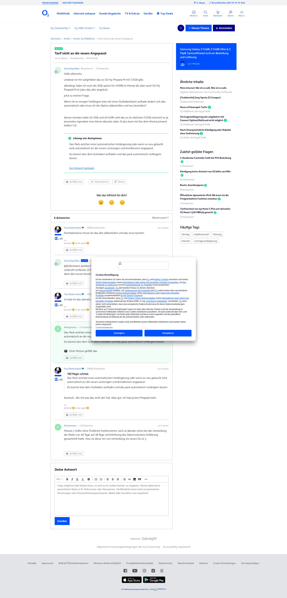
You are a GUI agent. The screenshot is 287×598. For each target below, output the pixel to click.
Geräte (148, 13)
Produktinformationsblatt (139, 563)
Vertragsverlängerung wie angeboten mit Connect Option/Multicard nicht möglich (202, 118)
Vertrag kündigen (250, 563)
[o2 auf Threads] (161, 570)
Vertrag (185, 234)
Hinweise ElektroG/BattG (107, 563)
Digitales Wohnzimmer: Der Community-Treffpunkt (206, 92)
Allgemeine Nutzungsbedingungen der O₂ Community (128, 547)
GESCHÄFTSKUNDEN (72, 2)
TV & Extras (132, 13)
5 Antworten (186, 166)
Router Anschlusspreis (191, 185)
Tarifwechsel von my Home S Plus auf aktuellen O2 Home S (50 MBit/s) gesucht (205, 210)
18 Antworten (187, 189)
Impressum (47, 563)
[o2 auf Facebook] (125, 570)
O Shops (200, 2)
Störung (217, 234)
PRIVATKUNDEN (50, 2)
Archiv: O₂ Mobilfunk (84, 38)
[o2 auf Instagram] (144, 570)
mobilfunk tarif (201, 234)
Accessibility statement (177, 547)
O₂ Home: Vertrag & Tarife (193, 137)
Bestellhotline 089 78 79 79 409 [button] (228, 2)
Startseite (55, 38)
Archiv (67, 38)
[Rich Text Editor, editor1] (111, 499)
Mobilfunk (63, 13)
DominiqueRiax (72, 68)
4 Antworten (186, 203)
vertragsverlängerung (205, 241)
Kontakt (32, 563)
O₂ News (104, 28)
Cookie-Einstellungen (224, 563)
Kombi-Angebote (110, 13)
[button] (63, 13)
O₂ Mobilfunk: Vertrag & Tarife (195, 111)
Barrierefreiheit (186, 563)
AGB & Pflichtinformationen (73, 563)
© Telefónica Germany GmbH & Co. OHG (137, 589)
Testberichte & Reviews (192, 101)
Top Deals (166, 13)
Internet (186, 241)
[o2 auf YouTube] (134, 570)
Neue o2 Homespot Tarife (193, 107)
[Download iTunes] (132, 582)
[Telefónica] (160, 589)
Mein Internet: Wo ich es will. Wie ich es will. (203, 88)
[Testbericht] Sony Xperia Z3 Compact (200, 97)
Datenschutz (165, 563)
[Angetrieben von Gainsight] (143, 539)
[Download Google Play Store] (154, 582)
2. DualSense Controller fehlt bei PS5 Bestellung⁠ (205, 158)
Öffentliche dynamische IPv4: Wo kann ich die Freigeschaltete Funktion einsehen (204, 197)
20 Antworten (187, 179)
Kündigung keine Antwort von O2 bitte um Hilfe (205, 171)
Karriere (203, 563)
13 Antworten (187, 217)
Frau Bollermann (72, 227)
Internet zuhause (84, 13)
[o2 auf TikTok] (153, 570)
